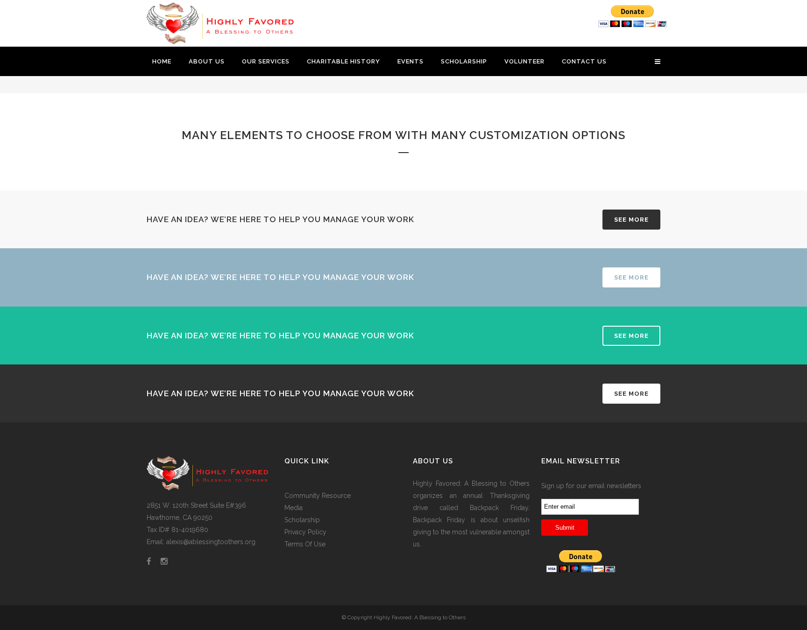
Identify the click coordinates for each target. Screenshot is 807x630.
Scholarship (302, 520)
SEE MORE (631, 219)
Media (293, 507)
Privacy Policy (305, 532)
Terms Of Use (305, 544)
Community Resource (317, 495)
